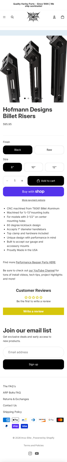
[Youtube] (37, 453)
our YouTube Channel (42, 270)
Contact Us (10, 405)
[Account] (54, 17)
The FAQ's (9, 386)
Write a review (33, 311)
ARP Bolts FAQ (12, 392)
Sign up (33, 364)
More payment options (33, 200)
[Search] (12, 17)
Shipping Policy (12, 411)
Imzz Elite (26, 437)
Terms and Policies (34, 445)
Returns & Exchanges (16, 399)
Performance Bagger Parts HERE (35, 262)
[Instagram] (30, 453)
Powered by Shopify (43, 437)
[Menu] (4, 17)
